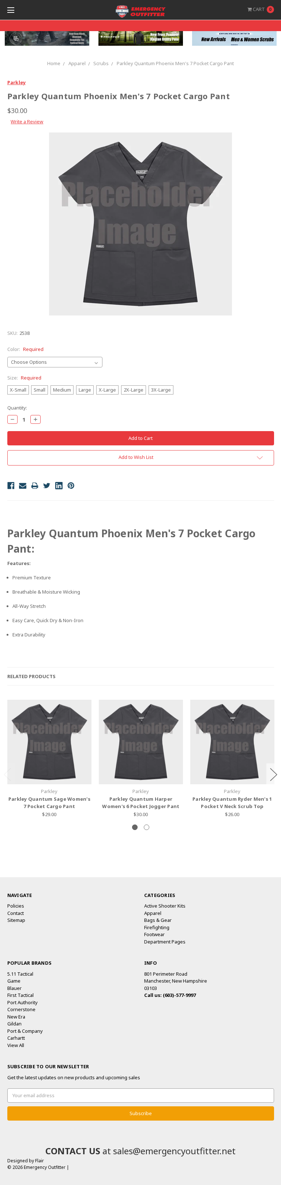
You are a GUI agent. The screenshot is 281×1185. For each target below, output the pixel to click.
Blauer (14, 988)
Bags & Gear (158, 920)
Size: (24, 377)
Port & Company (25, 1031)
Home (53, 63)
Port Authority (22, 1002)
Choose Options (49, 771)
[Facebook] (11, 485)
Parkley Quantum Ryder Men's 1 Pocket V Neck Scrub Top (232, 803)
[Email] (22, 485)
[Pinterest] (71, 485)
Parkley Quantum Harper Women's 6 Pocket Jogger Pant (140, 803)
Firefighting (156, 927)
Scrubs (101, 63)
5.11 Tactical (20, 974)
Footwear (154, 934)
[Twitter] (46, 485)
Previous (7, 774)
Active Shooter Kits (165, 905)
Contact (15, 913)
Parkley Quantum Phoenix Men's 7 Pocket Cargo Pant (175, 63)
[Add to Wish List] (83, 719)
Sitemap (16, 920)
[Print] (34, 485)
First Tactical (20, 995)
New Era (16, 1016)
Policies (15, 905)
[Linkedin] (59, 485)
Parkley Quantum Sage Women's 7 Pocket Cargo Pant (49, 803)
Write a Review (27, 121)
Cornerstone (21, 1009)
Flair (39, 1161)
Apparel (77, 63)
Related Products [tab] (31, 676)
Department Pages (165, 941)
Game (13, 980)
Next (273, 774)
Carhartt (16, 1038)
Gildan (14, 1023)
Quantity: (17, 407)
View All (15, 1045)
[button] (47, 38)
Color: (25, 349)
